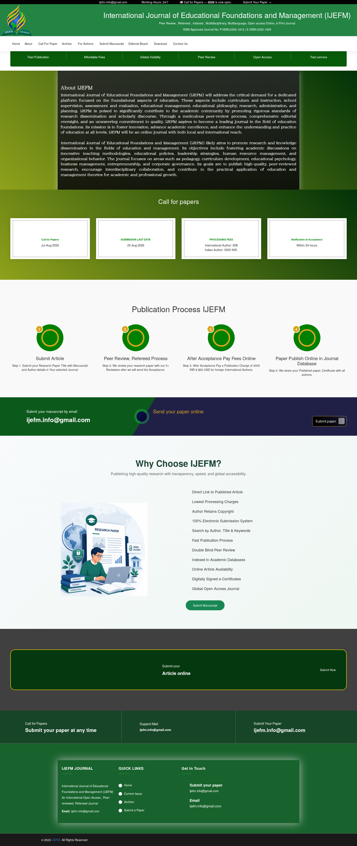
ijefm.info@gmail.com (113, 2)
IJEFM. (56, 840)
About (28, 44)
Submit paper (325, 421)
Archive (67, 44)
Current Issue (133, 793)
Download (160, 44)
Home (16, 44)
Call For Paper (47, 44)
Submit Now (328, 670)
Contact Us (180, 44)
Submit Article (50, 358)
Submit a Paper (134, 810)
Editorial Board (138, 44)
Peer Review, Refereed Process (136, 358)
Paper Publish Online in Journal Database (307, 360)
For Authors (85, 44)
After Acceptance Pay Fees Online (221, 358)
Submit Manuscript (112, 44)
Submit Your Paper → (257, 2)
